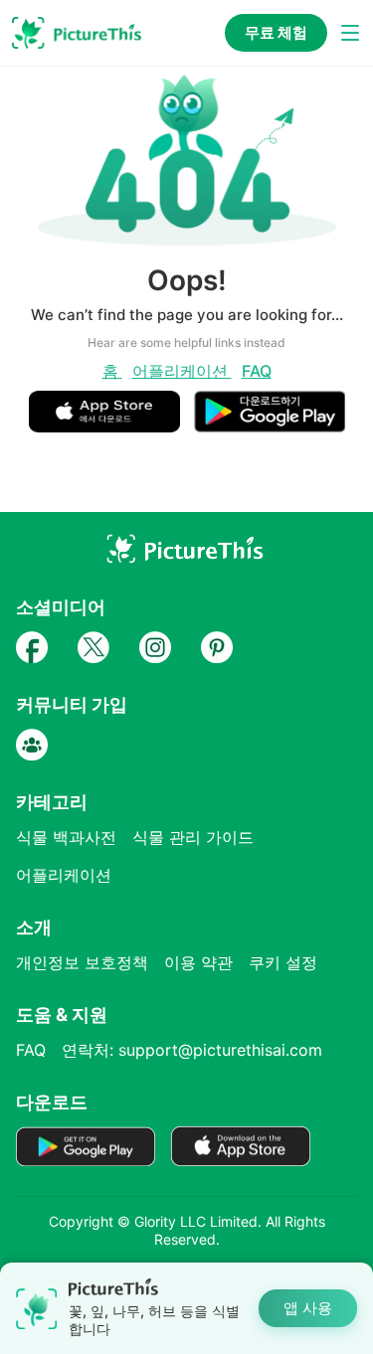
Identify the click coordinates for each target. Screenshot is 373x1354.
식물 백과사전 (66, 837)
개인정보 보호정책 (82, 962)
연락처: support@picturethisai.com (192, 1050)
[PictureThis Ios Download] (111, 424)
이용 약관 (198, 962)
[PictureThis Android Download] (269, 424)
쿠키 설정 (283, 962)
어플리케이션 (182, 371)
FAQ (257, 371)
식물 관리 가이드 (193, 837)
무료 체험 (276, 32)
